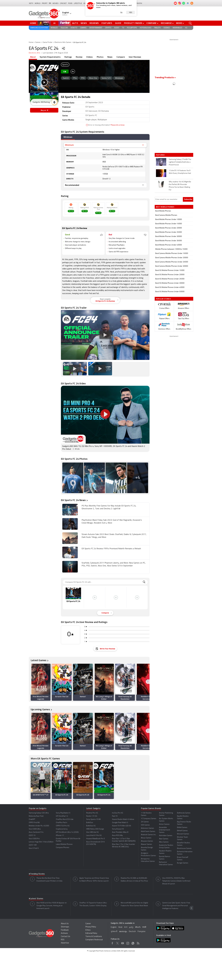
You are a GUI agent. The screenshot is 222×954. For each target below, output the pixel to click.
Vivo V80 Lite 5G (92, 832)
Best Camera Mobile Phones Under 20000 (171, 258)
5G (186, 28)
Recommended (72, 185)
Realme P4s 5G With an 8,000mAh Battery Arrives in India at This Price (134, 879)
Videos (89, 56)
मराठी (144, 927)
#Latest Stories (36, 899)
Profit (44, 3)
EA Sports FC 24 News (73, 500)
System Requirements (50, 56)
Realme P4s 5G (92, 813)
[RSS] (191, 3)
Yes (130, 12)
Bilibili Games (182, 827)
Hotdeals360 (145, 28)
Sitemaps (65, 927)
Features (106, 23)
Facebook (112, 943)
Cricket (63, 3)
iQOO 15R (33, 845)
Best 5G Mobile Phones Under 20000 (169, 275)
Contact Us (65, 937)
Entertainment (95, 28)
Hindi (120, 927)
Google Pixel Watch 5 (120, 823)
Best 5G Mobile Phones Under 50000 (169, 292)
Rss (138, 943)
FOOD (70, 3)
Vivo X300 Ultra (35, 829)
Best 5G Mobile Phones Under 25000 (169, 279)
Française (141, 932)
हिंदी (50, 3)
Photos (100, 56)
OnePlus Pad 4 (61, 823)
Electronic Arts (34, 53)
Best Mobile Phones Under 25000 (168, 232)
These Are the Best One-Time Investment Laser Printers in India (49, 879)
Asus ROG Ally (117, 835)
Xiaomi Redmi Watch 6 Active (123, 819)
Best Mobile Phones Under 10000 (168, 219)
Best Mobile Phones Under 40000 (168, 245)
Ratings (68, 56)
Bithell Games (182, 831)
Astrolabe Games (165, 836)
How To (74, 28)
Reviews (94, 23)
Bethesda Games (183, 813)
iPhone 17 (60, 835)
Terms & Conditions (93, 937)
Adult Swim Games (148, 831)
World (37, 3)
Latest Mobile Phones (64, 844)
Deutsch (132, 932)
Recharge (166, 23)
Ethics (88, 930)
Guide (118, 23)
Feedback (65, 930)
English (114, 927)
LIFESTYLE (78, 3)
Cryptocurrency (62, 829)
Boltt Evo (89, 823)
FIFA (76, 260)
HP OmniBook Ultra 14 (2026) (67, 832)
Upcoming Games (40, 709)
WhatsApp (133, 943)
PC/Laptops (132, 28)
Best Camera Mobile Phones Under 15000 (171, 253)
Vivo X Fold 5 (34, 848)
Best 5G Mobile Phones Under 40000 (169, 287)
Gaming (83, 28)
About (33, 56)
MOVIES (55, 3)
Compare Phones (62, 848)
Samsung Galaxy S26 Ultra (39, 813)
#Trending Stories (37, 874)
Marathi (138, 3)
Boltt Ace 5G (91, 826)
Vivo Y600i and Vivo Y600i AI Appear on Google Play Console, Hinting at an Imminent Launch (51, 905)
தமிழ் (131, 927)
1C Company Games (148, 819)
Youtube (122, 943)
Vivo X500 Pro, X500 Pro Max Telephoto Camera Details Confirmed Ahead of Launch (176, 881)
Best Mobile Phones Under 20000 (168, 228)
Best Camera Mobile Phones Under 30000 (171, 266)
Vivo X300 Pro (34, 839)
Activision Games (147, 828)
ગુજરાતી (114, 932)
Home (33, 23)
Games (38, 42)
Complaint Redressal (94, 940)
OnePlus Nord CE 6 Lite (64, 819)
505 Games (145, 825)
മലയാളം (123, 932)
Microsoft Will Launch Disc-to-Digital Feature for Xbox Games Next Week (134, 904)
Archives (64, 933)
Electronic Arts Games (63, 42)
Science (167, 28)
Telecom (64, 28)
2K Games (145, 822)
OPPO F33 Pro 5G (63, 826)
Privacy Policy (90, 927)
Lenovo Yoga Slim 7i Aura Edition (41, 842)
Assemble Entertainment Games (164, 830)
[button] (148, 681)
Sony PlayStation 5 (63, 813)
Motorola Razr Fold (36, 816)
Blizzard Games (183, 834)
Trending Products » (165, 78)
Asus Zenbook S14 (36, 832)
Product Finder (133, 23)
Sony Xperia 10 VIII (93, 819)
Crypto (108, 28)
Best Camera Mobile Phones (166, 215)
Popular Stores (163, 298)
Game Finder (48, 42)
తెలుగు (138, 927)
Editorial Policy (91, 933)
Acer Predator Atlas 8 (120, 832)
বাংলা (125, 927)
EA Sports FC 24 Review (105, 300)
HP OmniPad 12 (62, 816)
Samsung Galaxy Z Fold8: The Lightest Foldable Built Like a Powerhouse (180, 162)
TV (123, 28)
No (121, 12)
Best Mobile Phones (163, 211)
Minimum (69, 145)
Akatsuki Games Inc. (148, 835)
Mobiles (54, 28)
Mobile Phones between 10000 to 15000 (171, 249)
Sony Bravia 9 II (118, 829)
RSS (62, 940)
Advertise (65, 943)
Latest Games (38, 660)
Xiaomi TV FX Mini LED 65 (121, 826)
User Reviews (135, 56)
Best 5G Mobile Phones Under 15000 (169, 270)
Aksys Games (146, 838)
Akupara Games (147, 841)
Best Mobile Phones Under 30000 (168, 236)
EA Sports (115, 269)
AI (54, 23)
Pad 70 (114, 816)
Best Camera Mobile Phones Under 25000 (171, 262)
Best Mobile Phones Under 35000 (168, 241)
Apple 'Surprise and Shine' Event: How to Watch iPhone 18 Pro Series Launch (94, 879)
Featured (160, 155)
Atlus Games (164, 842)
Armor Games (164, 824)
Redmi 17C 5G (91, 816)
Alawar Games (146, 844)
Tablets (157, 28)
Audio (116, 28)
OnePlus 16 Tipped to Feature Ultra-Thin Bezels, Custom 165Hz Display (93, 904)
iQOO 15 (32, 835)
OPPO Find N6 (34, 823)
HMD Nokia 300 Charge (95, 829)
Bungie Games (182, 863)
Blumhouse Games (184, 848)
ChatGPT (32, 819)
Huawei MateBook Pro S (95, 839)
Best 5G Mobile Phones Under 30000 (169, 283)
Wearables (177, 28)
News (84, 23)
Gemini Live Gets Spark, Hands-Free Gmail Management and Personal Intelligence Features (176, 905)
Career (88, 924)
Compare (151, 23)
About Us (65, 924)
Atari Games (163, 839)
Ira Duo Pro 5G (117, 813)
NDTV (31, 3)
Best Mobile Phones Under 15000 (168, 224)
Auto (75, 23)
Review (79, 56)
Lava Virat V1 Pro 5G (94, 835)
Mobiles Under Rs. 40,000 (39, 826)
